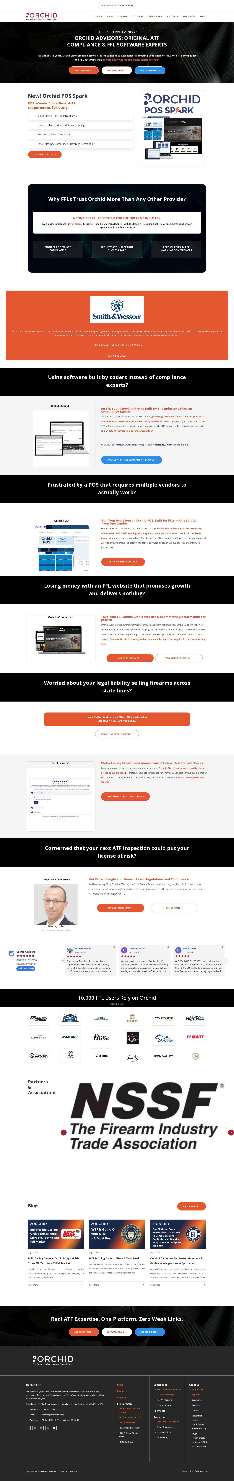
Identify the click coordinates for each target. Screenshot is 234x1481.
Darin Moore (189, 948)
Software (137, 16)
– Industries (196, 1415)
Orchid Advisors (25, 951)
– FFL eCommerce (126, 1422)
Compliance (155, 16)
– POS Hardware (125, 1442)
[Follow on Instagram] (34, 1428)
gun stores (75, 223)
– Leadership (196, 1400)
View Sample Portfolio (178, 658)
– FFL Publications (163, 1432)
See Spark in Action (44, 154)
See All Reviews (117, 356)
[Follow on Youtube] (54, 1428)
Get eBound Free (148, 70)
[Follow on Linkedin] (41, 1428)
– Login (193, 1433)
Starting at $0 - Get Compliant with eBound (130, 460)
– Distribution (198, 1424)
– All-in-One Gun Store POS (131, 1417)
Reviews (122, 16)
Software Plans (115, 70)
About (203, 16)
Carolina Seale (137, 948)
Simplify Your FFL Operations (122, 561)
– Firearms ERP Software (129, 1428)
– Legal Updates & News (167, 1421)
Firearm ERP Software (127, 444)
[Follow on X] (48, 1428)
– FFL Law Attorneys (164, 1394)
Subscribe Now (190, 1206)
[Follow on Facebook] (28, 1428)
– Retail (195, 1420)
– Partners (195, 1405)
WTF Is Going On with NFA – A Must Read (114, 1258)
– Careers (194, 1410)
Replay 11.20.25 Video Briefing (116, 734)
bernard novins (83, 948)
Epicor (168, 444)
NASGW (105, 782)
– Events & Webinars (164, 1427)
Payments (172, 16)
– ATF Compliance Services (168, 1389)
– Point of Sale (198, 1438)
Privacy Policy (187, 1471)
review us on (24, 968)
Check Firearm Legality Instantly (124, 796)
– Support (195, 1394)
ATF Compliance (82, 70)
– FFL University (199, 1446)
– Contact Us (196, 1389)
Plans (110, 16)
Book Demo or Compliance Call (117, 5)
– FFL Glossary (161, 1437)
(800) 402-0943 (48, 1409)
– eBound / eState (200, 1442)
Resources (188, 16)
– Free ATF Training (163, 1400)
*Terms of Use (201, 1471)
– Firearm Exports (163, 1405)
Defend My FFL (174, 908)
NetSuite (159, 444)
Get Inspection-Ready (120, 908)
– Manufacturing (199, 1428)
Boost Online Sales (130, 658)
